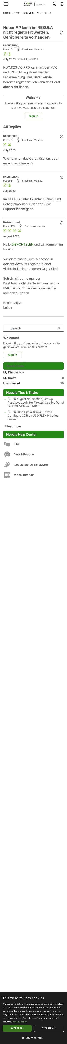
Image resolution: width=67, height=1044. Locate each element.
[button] (61, 33)
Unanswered (33, 383)
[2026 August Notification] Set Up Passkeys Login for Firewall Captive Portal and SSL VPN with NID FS (36, 402)
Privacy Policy (20, 1021)
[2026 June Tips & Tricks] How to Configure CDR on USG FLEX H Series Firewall (33, 415)
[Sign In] (62, 4)
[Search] (54, 4)
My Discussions (13, 372)
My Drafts (33, 378)
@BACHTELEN (22, 244)
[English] (33, 4)
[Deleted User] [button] (11, 222)
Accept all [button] (17, 1028)
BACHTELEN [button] (10, 45)
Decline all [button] (49, 1028)
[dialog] (33, 1018)
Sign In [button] (33, 116)
